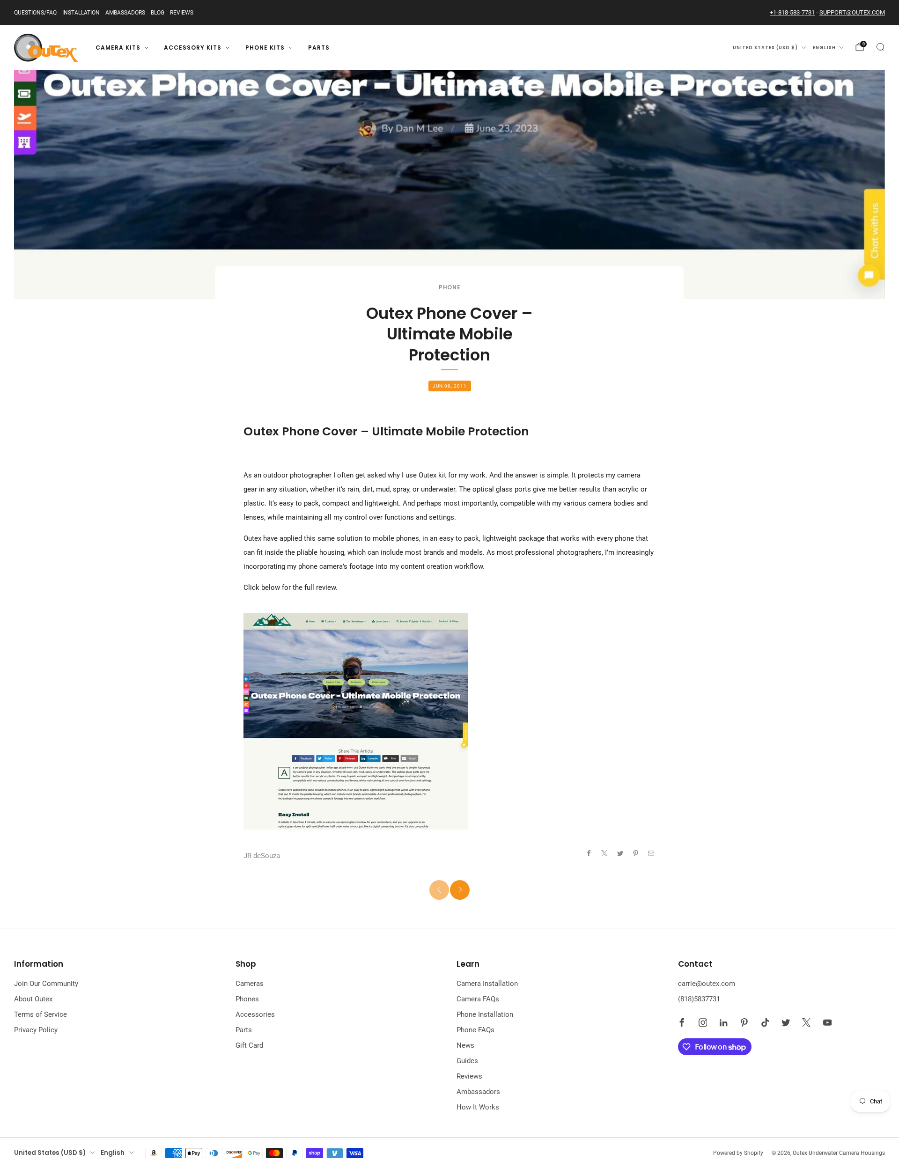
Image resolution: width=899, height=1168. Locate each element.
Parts (319, 47)
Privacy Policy (36, 1030)
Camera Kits (118, 47)
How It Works (478, 1107)
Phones (247, 999)
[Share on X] (604, 853)
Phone (449, 287)
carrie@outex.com (706, 983)
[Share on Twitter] (620, 853)
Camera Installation (487, 983)
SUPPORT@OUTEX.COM (852, 12)
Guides (467, 1061)
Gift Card (249, 1045)
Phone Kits (265, 47)
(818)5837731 (699, 999)
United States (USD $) (765, 47)
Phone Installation (485, 1014)
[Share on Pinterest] (635, 853)
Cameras (250, 983)
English (824, 47)
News (465, 1045)
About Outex (33, 999)
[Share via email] (651, 853)
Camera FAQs (478, 999)
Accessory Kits (192, 47)
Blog (157, 12)
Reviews (181, 12)
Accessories (255, 1014)
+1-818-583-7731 (792, 12)
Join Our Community (46, 983)
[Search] (880, 46)
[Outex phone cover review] (355, 720)
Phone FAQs (475, 1030)
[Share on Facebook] (588, 853)
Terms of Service (40, 1014)
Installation (81, 12)
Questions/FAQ (35, 12)
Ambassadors (125, 12)
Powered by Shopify (738, 1153)
